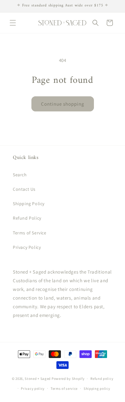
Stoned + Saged (38, 378)
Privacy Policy (27, 247)
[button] (13, 23)
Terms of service (64, 388)
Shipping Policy (29, 203)
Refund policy (101, 378)
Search (20, 175)
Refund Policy (27, 218)
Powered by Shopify (68, 378)
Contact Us (24, 189)
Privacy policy (33, 388)
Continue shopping (62, 104)
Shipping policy (97, 388)
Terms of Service (29, 233)
